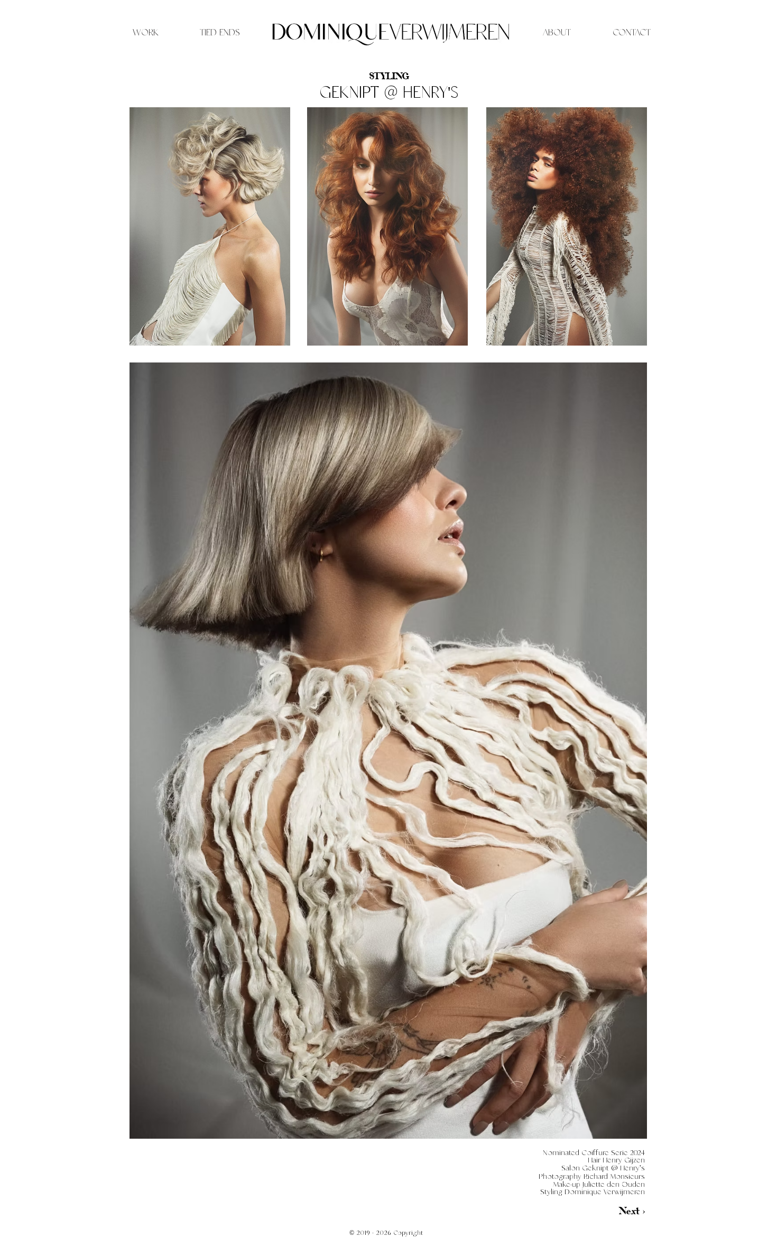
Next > (632, 1210)
